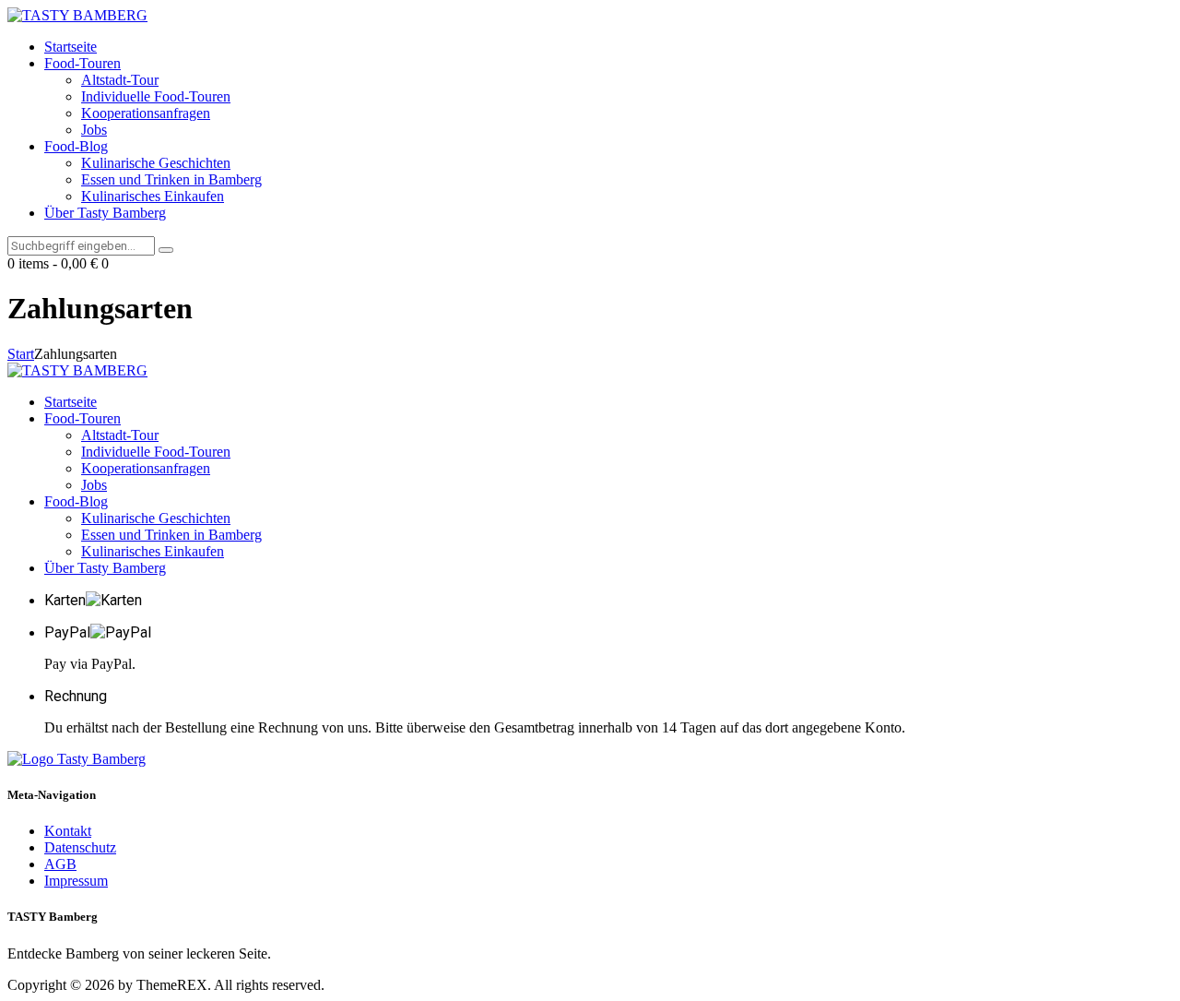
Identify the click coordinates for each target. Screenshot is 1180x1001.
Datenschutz (80, 847)
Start (20, 354)
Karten (65, 600)
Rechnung (75, 696)
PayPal (67, 632)
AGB (60, 864)
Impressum (76, 880)
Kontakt (67, 831)
